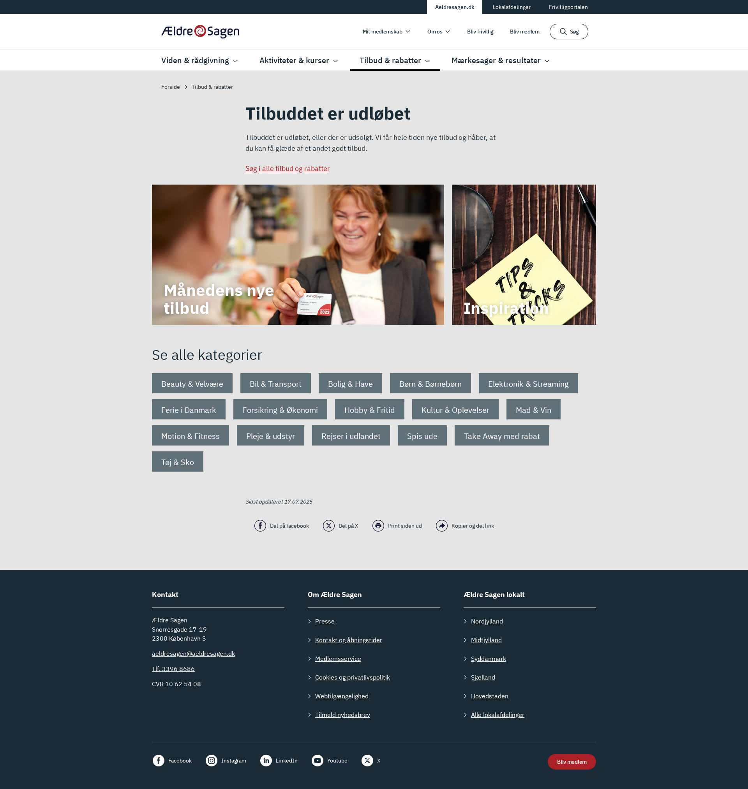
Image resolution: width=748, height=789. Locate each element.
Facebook (180, 760)
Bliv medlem (525, 31)
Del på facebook (289, 525)
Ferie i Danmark (188, 410)
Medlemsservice (338, 658)
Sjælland (483, 677)
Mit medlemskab (382, 31)
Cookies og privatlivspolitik (352, 677)
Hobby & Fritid (369, 410)
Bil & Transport (276, 384)
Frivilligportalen (568, 7)
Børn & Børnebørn (430, 384)
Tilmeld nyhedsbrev (342, 715)
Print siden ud (405, 525)
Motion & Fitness (190, 436)
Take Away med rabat (502, 436)
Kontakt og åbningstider (348, 640)
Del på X (348, 525)
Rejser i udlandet (351, 436)
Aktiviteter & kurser (294, 60)
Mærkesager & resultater (496, 60)
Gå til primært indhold (190, 6)
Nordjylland (487, 621)
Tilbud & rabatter (390, 60)
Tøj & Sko (177, 462)
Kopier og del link (473, 525)
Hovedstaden (489, 696)
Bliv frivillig (480, 31)
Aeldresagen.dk (455, 7)
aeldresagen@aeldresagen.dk (193, 653)
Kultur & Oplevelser (455, 410)
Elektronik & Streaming (528, 384)
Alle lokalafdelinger (497, 715)
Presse (325, 621)
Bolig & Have (350, 384)
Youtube (337, 760)
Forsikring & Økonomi (280, 410)
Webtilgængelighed (342, 696)
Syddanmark (488, 658)
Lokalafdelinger (512, 7)
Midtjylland (486, 640)
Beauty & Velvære (192, 384)
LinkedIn (287, 760)
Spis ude (422, 436)
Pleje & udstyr (270, 436)
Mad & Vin (533, 410)
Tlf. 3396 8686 (173, 669)
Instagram (233, 760)
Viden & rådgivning (195, 60)
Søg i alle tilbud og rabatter (287, 168)
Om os (435, 31)
